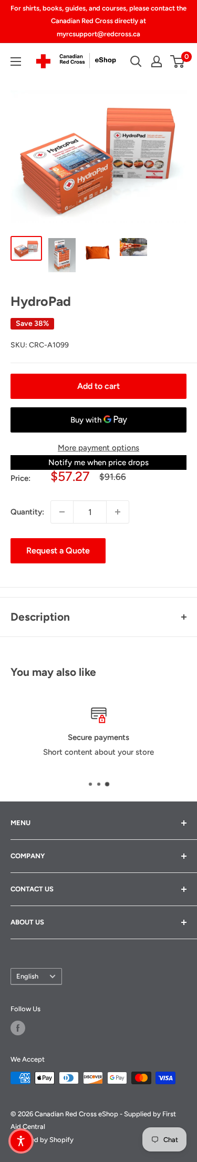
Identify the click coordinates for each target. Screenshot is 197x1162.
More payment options (98, 448)
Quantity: (27, 512)
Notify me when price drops (98, 462)
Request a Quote (58, 551)
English (27, 976)
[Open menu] (16, 61)
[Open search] (136, 61)
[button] (21, 1141)
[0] (177, 61)
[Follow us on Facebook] (18, 1028)
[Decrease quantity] (62, 512)
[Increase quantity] (118, 512)
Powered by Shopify (42, 1140)
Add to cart (98, 386)
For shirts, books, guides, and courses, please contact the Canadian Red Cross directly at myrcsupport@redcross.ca (98, 21)
